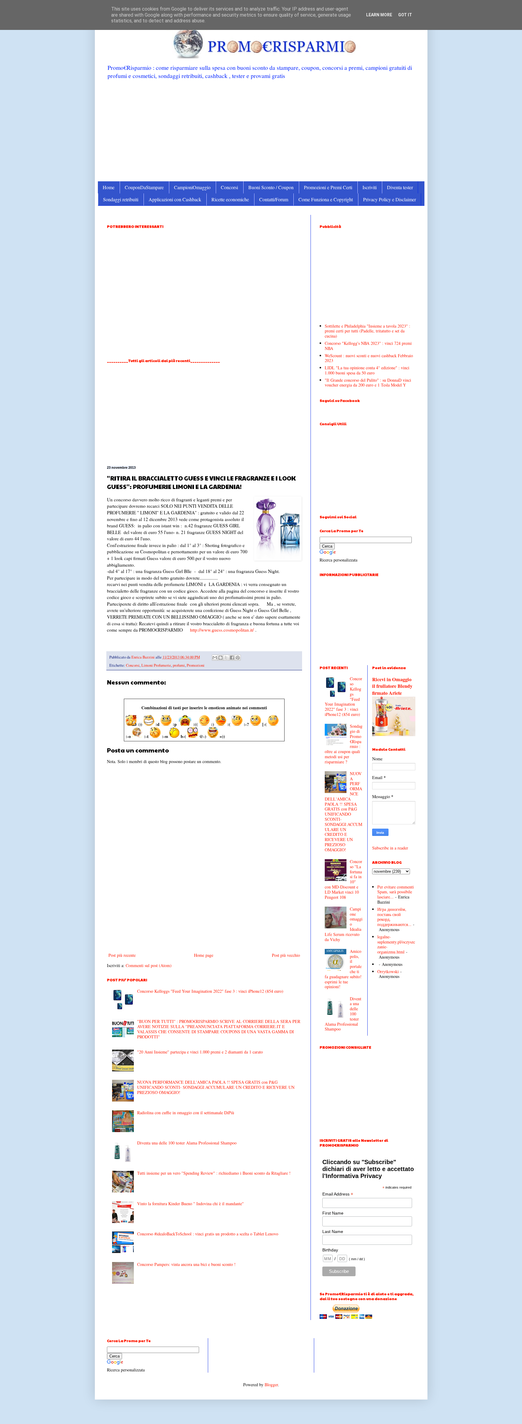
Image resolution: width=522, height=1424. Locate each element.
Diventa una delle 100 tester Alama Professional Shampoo (187, 1143)
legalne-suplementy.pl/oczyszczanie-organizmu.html (396, 944)
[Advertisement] (261, 130)
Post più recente (122, 955)
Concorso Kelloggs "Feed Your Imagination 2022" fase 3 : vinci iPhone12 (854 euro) (210, 991)
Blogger (271, 1384)
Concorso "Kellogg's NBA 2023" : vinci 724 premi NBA (368, 345)
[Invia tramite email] (215, 658)
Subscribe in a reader (390, 848)
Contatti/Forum (273, 199)
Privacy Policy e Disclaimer (389, 199)
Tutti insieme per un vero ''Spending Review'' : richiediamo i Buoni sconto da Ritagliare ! (214, 1173)
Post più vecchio (286, 955)
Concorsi (229, 187)
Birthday (330, 1250)
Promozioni (196, 665)
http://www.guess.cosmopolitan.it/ (222, 630)
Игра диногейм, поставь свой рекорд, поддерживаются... (394, 916)
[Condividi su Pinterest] (238, 658)
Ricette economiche (230, 199)
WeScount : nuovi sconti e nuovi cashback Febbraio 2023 (369, 358)
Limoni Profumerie (156, 665)
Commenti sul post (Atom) (149, 965)
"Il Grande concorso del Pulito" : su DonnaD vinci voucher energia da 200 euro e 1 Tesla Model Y (368, 382)
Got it (405, 14)
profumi (179, 665)
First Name (332, 1213)
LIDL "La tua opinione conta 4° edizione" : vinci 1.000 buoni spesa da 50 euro (367, 370)
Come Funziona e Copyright (325, 199)
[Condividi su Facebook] (232, 658)
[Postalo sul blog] (221, 658)
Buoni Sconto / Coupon (271, 187)
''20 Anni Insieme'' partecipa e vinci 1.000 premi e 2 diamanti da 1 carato (200, 1052)
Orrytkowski (388, 971)
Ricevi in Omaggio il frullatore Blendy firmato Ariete (392, 686)
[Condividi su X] (226, 658)
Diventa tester (400, 187)
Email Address (337, 1194)
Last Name (332, 1231)
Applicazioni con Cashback (175, 199)
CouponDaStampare (144, 187)
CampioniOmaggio (192, 187)
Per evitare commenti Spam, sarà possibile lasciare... (395, 892)
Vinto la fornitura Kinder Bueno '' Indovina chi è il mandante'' (190, 1203)
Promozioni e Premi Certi (328, 187)
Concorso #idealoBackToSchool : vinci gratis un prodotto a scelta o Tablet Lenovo (207, 1234)
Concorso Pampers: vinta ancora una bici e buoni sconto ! (186, 1264)
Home (108, 187)
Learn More (379, 14)
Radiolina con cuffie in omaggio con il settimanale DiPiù (185, 1112)
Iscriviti (369, 187)
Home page (203, 955)
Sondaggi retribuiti (120, 199)
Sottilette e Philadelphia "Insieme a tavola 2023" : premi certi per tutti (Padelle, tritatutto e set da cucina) (367, 331)
